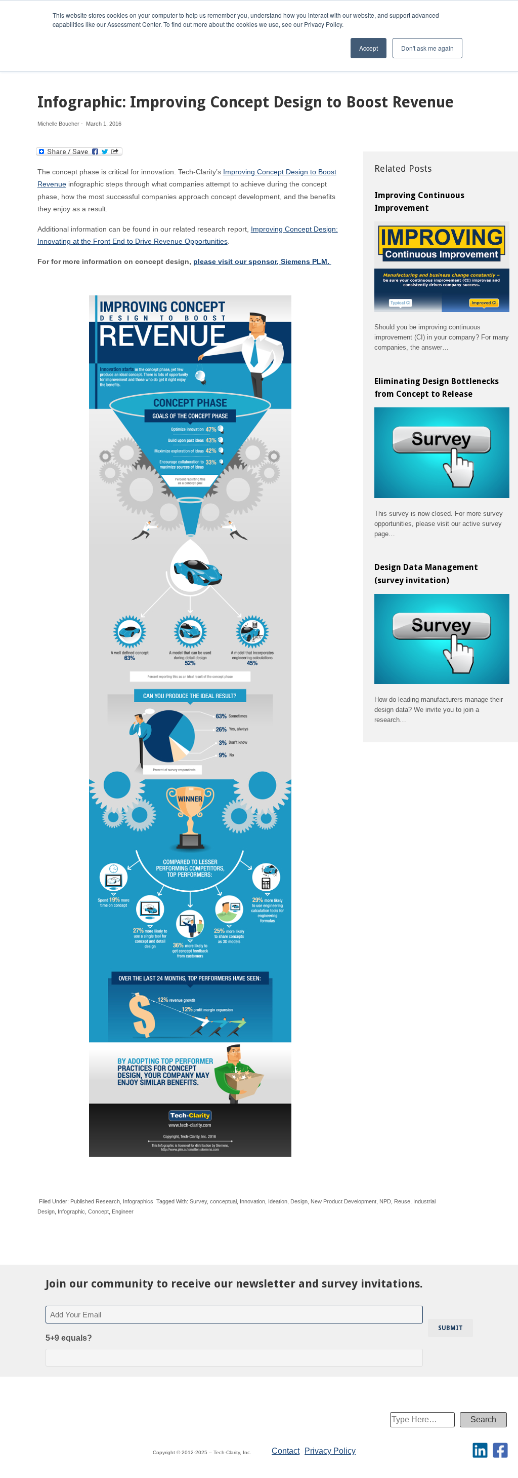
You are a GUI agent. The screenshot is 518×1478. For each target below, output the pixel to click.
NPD (385, 1201)
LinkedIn (480, 1450)
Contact (285, 1451)
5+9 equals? (69, 1338)
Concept (98, 1211)
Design (299, 1201)
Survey (198, 1201)
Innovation (252, 1201)
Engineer (123, 1211)
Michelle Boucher (58, 124)
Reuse (402, 1201)
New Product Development (343, 1201)
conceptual (223, 1201)
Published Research (95, 1201)
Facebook (500, 1450)
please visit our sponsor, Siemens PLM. (262, 261)
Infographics (138, 1201)
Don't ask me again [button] (427, 48)
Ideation (277, 1201)
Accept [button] (368, 48)
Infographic (71, 1211)
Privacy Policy (330, 1451)
